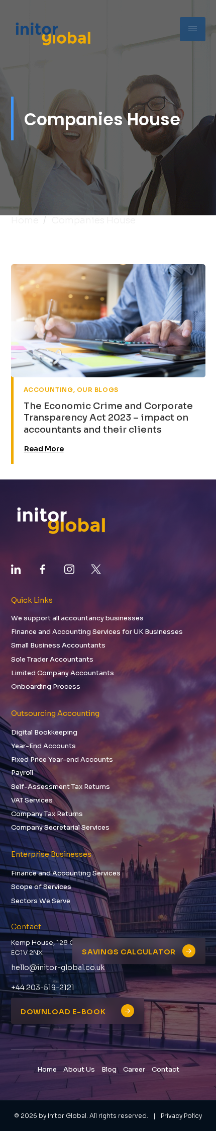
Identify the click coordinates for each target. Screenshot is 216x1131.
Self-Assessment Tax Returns (60, 786)
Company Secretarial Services (60, 827)
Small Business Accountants (58, 645)
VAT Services (32, 800)
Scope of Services (41, 886)
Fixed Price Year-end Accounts (62, 759)
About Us (79, 1069)
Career (134, 1069)
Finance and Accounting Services (66, 873)
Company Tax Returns (47, 814)
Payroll (22, 772)
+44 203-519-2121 (42, 987)
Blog (109, 1069)
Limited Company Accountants (62, 673)
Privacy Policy (181, 1115)
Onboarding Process (45, 686)
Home (25, 220)
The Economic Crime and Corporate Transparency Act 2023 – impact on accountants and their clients (108, 417)
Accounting (48, 389)
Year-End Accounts (43, 746)
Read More (44, 448)
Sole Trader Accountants (52, 659)
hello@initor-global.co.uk (57, 967)
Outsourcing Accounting (55, 713)
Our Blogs (98, 389)
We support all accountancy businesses (77, 618)
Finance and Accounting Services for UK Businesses (97, 631)
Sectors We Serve (40, 901)
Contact (165, 1069)
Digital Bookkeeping (44, 732)
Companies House (94, 220)
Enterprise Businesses (51, 854)
